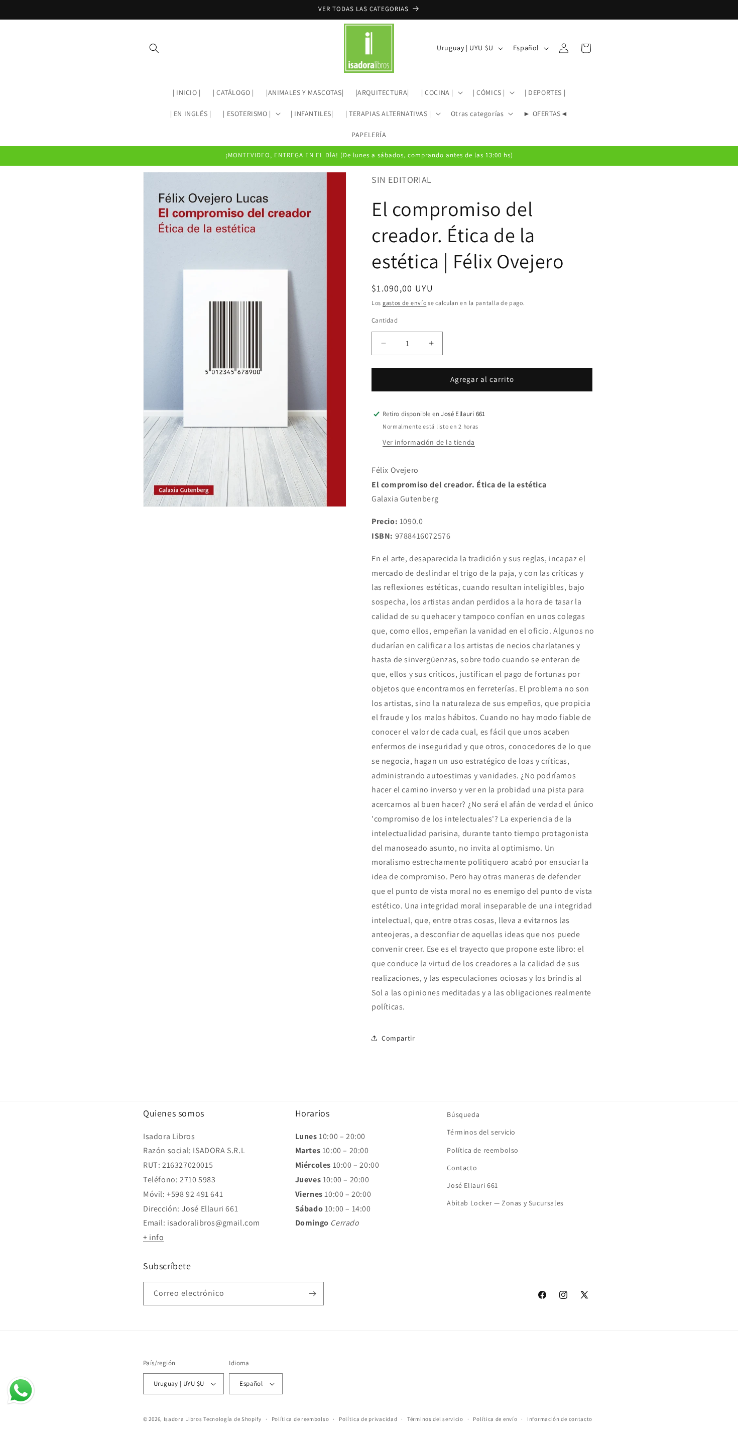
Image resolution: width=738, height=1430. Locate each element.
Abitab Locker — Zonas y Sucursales (505, 1202)
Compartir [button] (398, 1038)
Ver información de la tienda (429, 442)
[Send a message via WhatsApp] (21, 1390)
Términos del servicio (481, 1132)
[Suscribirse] (312, 1293)
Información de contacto (559, 1418)
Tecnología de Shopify (232, 1418)
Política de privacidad (368, 1418)
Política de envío (495, 1418)
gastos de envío (405, 303)
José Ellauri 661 (472, 1185)
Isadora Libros (183, 1418)
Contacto (462, 1167)
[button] (154, 48)
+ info (153, 1237)
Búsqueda (463, 1114)
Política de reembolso (483, 1149)
